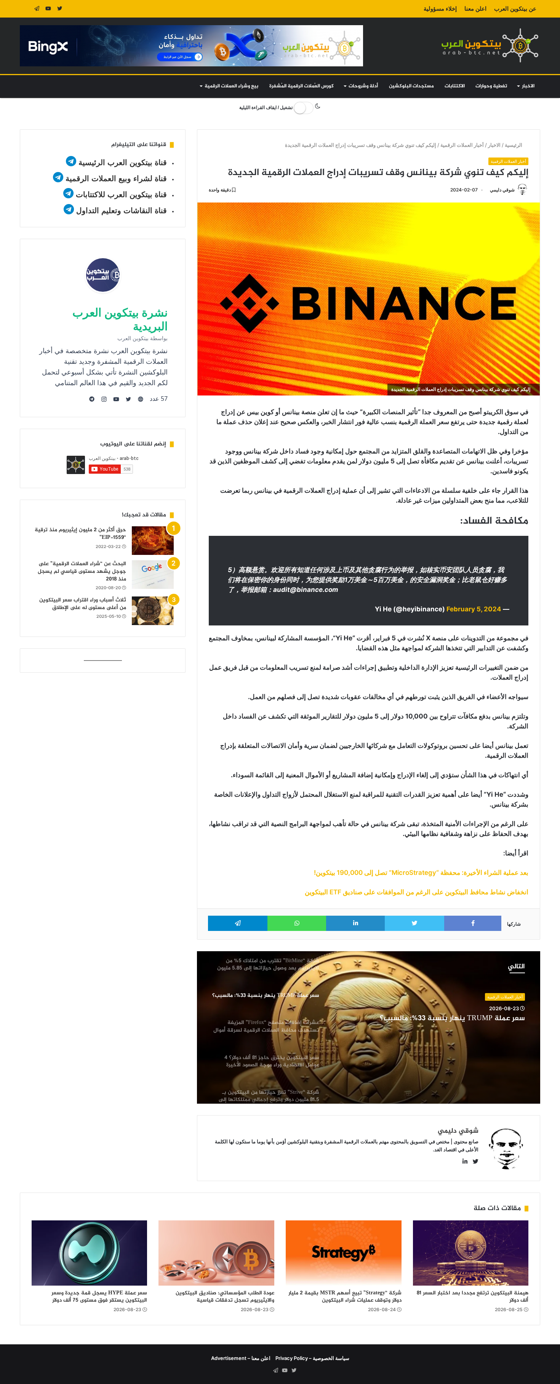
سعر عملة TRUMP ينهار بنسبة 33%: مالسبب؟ (452, 1018)
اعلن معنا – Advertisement (240, 1358)
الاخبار (528, 86)
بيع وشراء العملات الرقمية (231, 86)
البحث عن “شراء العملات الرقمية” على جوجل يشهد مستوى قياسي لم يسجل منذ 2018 (82, 571)
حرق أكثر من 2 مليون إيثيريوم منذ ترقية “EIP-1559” (80, 534)
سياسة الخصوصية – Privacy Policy (312, 1358)
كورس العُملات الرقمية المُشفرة (301, 86)
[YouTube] (48, 9)
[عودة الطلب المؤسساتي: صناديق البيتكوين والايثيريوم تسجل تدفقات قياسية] (216, 1253)
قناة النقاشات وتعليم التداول (121, 210)
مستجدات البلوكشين (411, 86)
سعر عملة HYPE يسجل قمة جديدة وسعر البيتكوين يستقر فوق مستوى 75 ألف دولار (99, 1297)
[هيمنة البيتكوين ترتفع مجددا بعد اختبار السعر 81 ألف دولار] (471, 1253)
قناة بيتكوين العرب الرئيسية (122, 162)
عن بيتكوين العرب (515, 8)
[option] (368, 1027)
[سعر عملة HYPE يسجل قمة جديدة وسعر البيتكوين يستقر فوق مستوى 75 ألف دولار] (89, 1253)
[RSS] (25, 9)
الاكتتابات (455, 86)
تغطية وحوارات (491, 86)
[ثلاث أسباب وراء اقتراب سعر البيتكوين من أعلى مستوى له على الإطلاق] (153, 610)
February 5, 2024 (473, 609)
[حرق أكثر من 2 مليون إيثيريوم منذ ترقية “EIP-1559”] (153, 540)
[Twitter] (60, 9)
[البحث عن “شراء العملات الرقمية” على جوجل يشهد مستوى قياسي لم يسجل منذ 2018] (153, 574)
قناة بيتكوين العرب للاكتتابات (120, 194)
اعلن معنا (475, 8)
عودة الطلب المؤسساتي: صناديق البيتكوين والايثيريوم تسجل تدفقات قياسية (225, 1297)
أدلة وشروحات (363, 86)
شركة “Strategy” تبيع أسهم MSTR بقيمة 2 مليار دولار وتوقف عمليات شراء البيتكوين (345, 1297)
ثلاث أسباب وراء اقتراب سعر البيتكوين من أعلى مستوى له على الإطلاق (82, 604)
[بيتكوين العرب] (490, 45)
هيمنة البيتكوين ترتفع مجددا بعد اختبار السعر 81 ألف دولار (472, 1297)
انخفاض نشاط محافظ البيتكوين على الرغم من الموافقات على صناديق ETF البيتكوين (416, 892)
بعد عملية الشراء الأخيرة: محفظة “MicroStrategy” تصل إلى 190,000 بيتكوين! (421, 872)
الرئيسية (514, 145)
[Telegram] (37, 9)
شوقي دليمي (502, 190)
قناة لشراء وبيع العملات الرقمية (116, 178)
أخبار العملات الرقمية (462, 145)
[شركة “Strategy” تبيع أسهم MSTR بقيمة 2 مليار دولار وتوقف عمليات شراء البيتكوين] (344, 1253)
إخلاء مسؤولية (440, 8)
